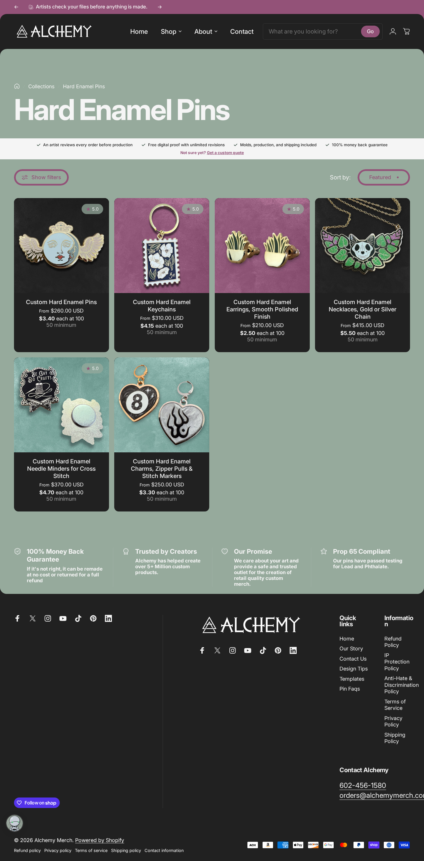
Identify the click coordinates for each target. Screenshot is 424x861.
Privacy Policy (393, 721)
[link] (362, 785)
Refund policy (27, 850)
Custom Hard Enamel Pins (61, 302)
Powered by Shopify (99, 840)
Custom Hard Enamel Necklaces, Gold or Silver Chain (362, 309)
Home (346, 639)
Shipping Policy (394, 738)
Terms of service (91, 850)
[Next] (159, 7)
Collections (41, 86)
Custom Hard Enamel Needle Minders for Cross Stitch (61, 468)
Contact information (164, 850)
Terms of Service (395, 704)
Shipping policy (126, 850)
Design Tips (353, 669)
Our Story (351, 648)
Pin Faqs (349, 689)
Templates (351, 679)
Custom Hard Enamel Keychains (162, 306)
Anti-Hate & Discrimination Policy (401, 684)
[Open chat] (14, 823)
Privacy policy (57, 850)
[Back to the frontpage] (17, 86)
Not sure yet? (212, 152)
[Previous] (16, 7)
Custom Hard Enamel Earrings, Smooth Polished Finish (262, 309)
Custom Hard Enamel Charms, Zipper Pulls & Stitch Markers (162, 468)
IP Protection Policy (396, 661)
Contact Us (353, 659)
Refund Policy (393, 642)
